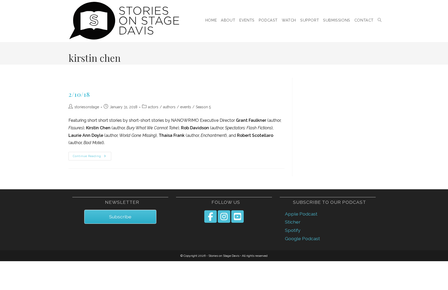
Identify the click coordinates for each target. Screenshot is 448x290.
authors (169, 107)
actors (153, 107)
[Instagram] (224, 216)
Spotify (292, 230)
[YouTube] (237, 216)
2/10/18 (79, 94)
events (185, 107)
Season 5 (203, 107)
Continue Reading (92, 156)
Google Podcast (302, 238)
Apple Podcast (301, 214)
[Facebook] (210, 216)
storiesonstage (86, 107)
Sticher (292, 222)
